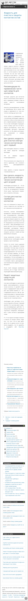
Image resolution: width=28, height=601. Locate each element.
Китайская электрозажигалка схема (14, 482)
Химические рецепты (14, 411)
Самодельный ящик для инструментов (13, 571)
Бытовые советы (10, 438)
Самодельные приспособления (14, 447)
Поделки (8, 432)
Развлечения (9, 434)
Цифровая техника (11, 453)
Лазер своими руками (11, 486)
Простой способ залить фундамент (12, 574)
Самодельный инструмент (13, 440)
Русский (10, 597)
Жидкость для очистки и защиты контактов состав (12, 15)
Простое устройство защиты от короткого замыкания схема (15, 369)
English (22, 597)
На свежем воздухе (11, 430)
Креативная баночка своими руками (12, 578)
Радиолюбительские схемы (13, 445)
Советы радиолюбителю (12, 441)
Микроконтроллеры (11, 456)
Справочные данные (11, 449)
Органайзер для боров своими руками (13, 548)
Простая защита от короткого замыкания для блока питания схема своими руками (15, 475)
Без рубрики (7, 428)
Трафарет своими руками (12, 420)
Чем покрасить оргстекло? (15, 388)
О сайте (10, 595)
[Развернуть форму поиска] (25, 6)
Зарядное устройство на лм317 (13, 484)
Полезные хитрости (11, 443)
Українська (17, 597)
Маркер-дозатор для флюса (10, 567)
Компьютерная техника (12, 455)
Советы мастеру (10, 436)
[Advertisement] (14, 37)
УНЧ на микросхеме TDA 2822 (13, 488)
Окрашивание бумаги (13, 404)
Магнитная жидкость (13, 396)
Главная (4, 595)
